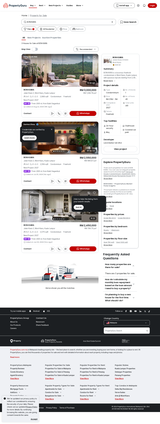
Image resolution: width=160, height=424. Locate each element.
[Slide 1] (53, 83)
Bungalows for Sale (53, 396)
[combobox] (68, 22)
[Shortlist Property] (94, 57)
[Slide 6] (63, 83)
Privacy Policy (31, 407)
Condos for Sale (51, 392)
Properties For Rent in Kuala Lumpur (95, 375)
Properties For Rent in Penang (92, 372)
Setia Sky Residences (123, 389)
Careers (13, 328)
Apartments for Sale (53, 389)
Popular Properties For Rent (92, 365)
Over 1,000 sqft (122, 242)
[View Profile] (30, 56)
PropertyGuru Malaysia (20, 365)
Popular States (121, 365)
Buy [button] (32, 5)
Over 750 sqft (109, 242)
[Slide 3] (57, 83)
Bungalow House (124, 176)
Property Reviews (17, 369)
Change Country (111, 318)
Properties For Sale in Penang (57, 372)
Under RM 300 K (124, 218)
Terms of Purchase (66, 408)
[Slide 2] (55, 83)
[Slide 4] (59, 83)
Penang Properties (122, 375)
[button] (24, 37)
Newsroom (40, 322)
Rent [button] (41, 5)
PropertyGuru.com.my (19, 350)
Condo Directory (17, 372)
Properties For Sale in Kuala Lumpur (60, 375)
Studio (106, 230)
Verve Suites (120, 392)
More (78, 5)
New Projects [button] (55, 5)
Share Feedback (42, 325)
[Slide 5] (61, 83)
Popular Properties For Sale (57, 365)
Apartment (126, 174)
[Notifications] (144, 5)
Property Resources (19, 385)
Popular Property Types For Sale (59, 385)
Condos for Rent (86, 392)
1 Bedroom (115, 230)
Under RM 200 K (110, 218)
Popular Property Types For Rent (95, 385)
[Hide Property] (89, 57)
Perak (112, 206)
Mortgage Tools (16, 389)
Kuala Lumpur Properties (125, 369)
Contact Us (41, 318)
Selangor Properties (123, 372)
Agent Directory (16, 375)
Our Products (15, 325)
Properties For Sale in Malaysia (58, 369)
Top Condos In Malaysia (126, 385)
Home (24, 15)
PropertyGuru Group (19, 318)
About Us (14, 322)
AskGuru (13, 392)
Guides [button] (69, 5)
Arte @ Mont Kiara (122, 396)
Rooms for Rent (86, 396)
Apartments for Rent (88, 389)
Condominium (115, 174)
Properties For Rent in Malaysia (93, 369)
